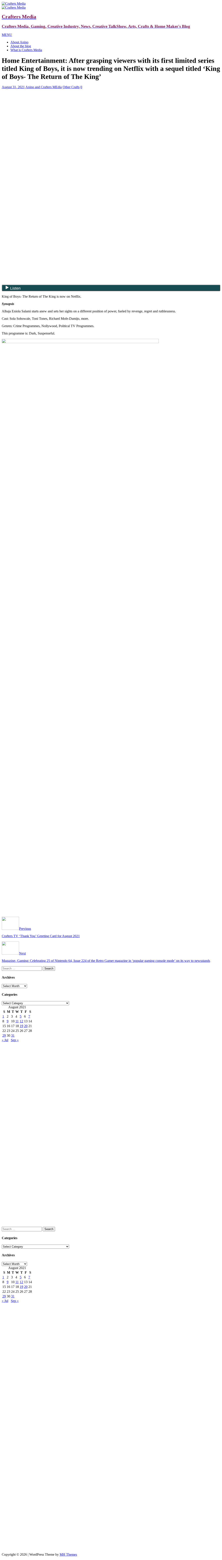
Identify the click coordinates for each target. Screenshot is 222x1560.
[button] (7, 35)
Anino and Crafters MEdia (43, 87)
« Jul (5, 1040)
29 (4, 1035)
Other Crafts (71, 87)
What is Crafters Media (26, 50)
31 (13, 1035)
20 (26, 1026)
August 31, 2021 (13, 87)
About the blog (20, 46)
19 (21, 1026)
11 (17, 1021)
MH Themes (68, 1554)
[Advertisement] (111, 123)
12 (21, 1021)
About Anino (19, 42)
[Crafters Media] (14, 3)
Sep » (15, 1040)
